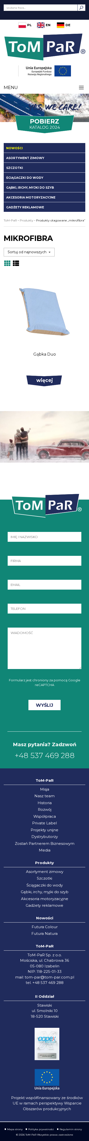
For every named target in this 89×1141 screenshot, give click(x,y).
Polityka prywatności (41, 1129)
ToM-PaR (10, 220)
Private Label (44, 823)
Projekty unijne (44, 830)
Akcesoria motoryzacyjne (30, 197)
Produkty (26, 220)
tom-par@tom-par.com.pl (49, 977)
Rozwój (44, 809)
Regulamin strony (71, 1129)
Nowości (14, 148)
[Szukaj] (81, 7)
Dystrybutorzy (44, 836)
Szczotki (14, 168)
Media (44, 850)
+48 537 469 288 (45, 755)
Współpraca (44, 816)
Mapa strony (14, 1129)
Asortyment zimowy (25, 158)
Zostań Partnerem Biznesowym (44, 843)
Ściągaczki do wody (24, 178)
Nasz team (44, 796)
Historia (45, 802)
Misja (44, 789)
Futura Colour (45, 926)
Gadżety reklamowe (25, 207)
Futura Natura (44, 933)
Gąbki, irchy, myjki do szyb (30, 187)
